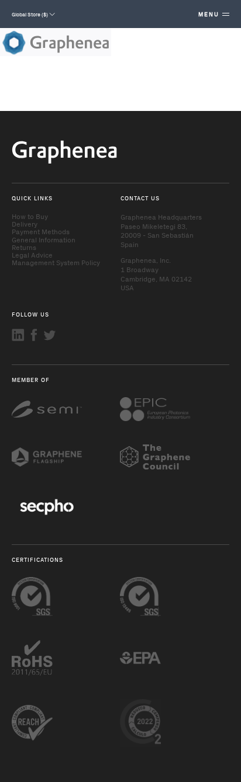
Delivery (24, 223)
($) (30, 14)
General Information (43, 239)
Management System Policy (56, 262)
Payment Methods (41, 231)
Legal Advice (32, 254)
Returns (24, 247)
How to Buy (30, 216)
